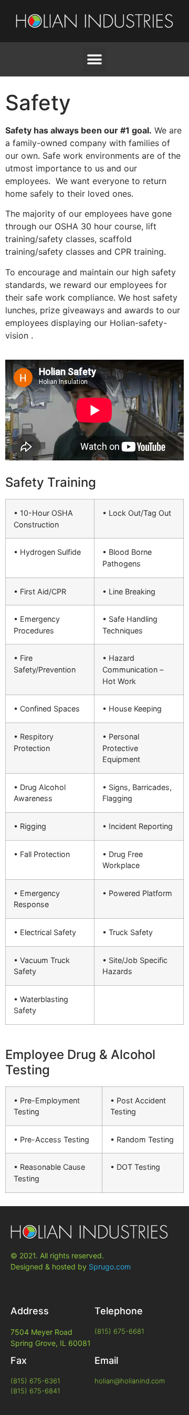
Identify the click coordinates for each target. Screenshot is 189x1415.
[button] (95, 59)
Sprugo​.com (110, 1266)
